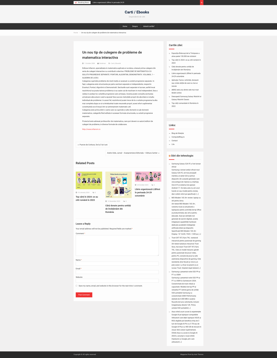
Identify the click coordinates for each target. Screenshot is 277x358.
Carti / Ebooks (137, 12)
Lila (173, 144)
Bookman (102, 63)
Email (78, 268)
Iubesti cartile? (148, 26)
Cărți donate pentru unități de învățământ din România (118, 208)
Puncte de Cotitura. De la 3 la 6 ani (93, 145)
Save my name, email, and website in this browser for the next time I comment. (111, 286)
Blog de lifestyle (178, 133)
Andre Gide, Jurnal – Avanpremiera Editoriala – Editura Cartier (132, 153)
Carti (112, 63)
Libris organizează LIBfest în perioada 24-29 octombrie (147, 192)
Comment (80, 233)
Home (125, 26)
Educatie (118, 63)
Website (79, 277)
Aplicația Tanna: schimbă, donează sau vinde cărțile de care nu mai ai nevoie (185, 83)
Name (79, 260)
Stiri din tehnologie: (182, 155)
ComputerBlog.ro (178, 137)
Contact (175, 141)
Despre (135, 26)
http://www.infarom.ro (91, 129)
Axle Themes (198, 354)
